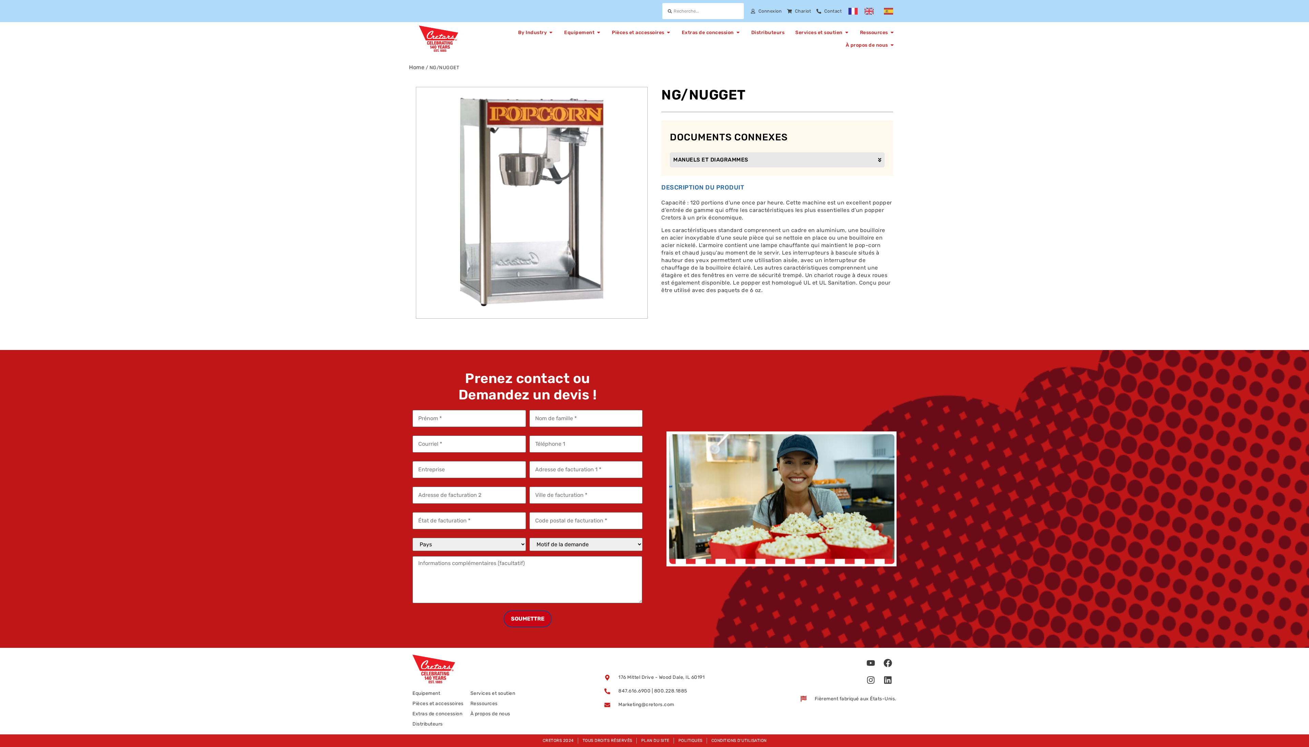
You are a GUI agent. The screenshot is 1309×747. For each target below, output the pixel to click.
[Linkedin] (888, 680)
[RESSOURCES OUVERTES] (892, 32)
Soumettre (527, 618)
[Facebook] (888, 663)
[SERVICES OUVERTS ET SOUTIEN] (846, 32)
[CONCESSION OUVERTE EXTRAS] (738, 32)
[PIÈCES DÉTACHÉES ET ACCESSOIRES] (668, 32)
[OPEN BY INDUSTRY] (550, 32)
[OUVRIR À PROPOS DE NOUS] (892, 45)
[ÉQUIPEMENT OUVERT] (598, 32)
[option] (871, 11)
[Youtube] (870, 663)
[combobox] (703, 11)
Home (416, 67)
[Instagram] (870, 680)
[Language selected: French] (874, 11)
